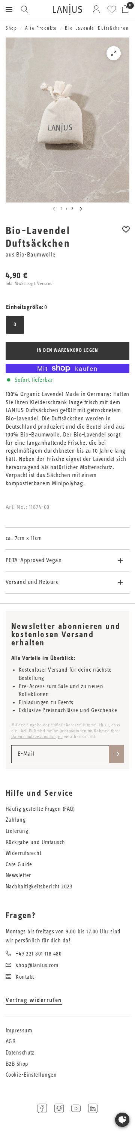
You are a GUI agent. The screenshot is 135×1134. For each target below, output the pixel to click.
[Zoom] (113, 53)
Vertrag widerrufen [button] (34, 1000)
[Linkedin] (93, 1108)
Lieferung (17, 831)
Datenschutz (20, 1053)
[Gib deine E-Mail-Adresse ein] (116, 754)
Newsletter (18, 875)
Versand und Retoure (32, 582)
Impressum (19, 1031)
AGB (10, 1041)
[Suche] (24, 9)
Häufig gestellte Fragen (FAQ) (40, 809)
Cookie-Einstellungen (31, 1075)
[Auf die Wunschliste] (126, 234)
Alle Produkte (41, 28)
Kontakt (25, 977)
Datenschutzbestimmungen (37, 736)
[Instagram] (59, 1108)
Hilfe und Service (39, 793)
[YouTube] (76, 1108)
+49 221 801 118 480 (39, 954)
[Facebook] (42, 1108)
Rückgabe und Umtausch (35, 842)
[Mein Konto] (97, 9)
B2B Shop (17, 1064)
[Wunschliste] (112, 9)
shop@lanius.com (37, 965)
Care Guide (19, 864)
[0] (123, 9)
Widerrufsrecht (23, 853)
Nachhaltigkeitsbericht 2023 (39, 887)
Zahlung (16, 820)
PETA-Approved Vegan (34, 560)
